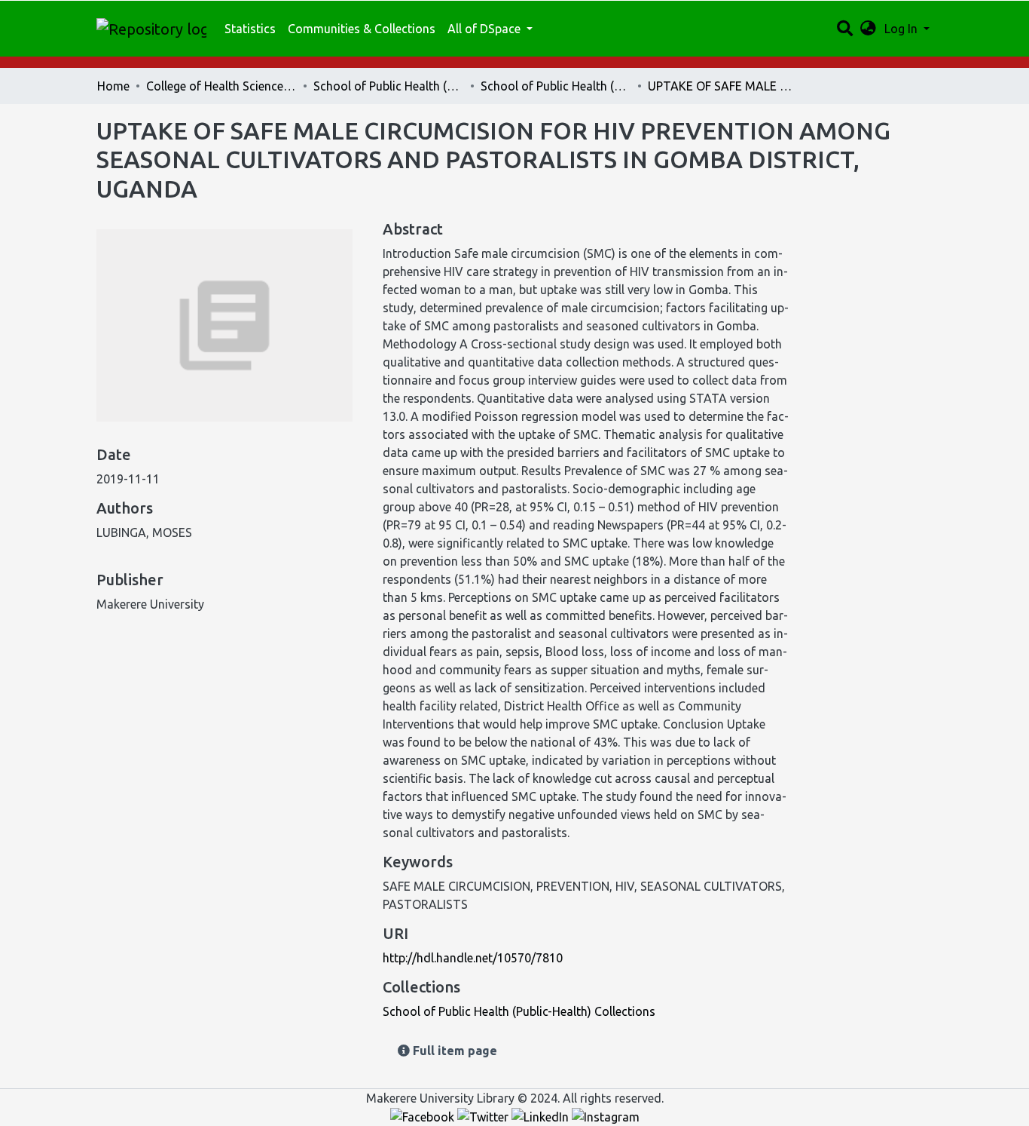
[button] (868, 29)
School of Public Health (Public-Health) (388, 86)
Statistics (250, 28)
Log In (902, 28)
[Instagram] (606, 1116)
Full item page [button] (453, 1050)
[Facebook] (423, 1116)
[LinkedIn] (541, 1116)
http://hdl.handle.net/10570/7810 (473, 958)
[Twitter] (484, 1116)
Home (113, 86)
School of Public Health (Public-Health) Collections (556, 86)
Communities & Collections (361, 28)
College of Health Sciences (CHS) (221, 86)
